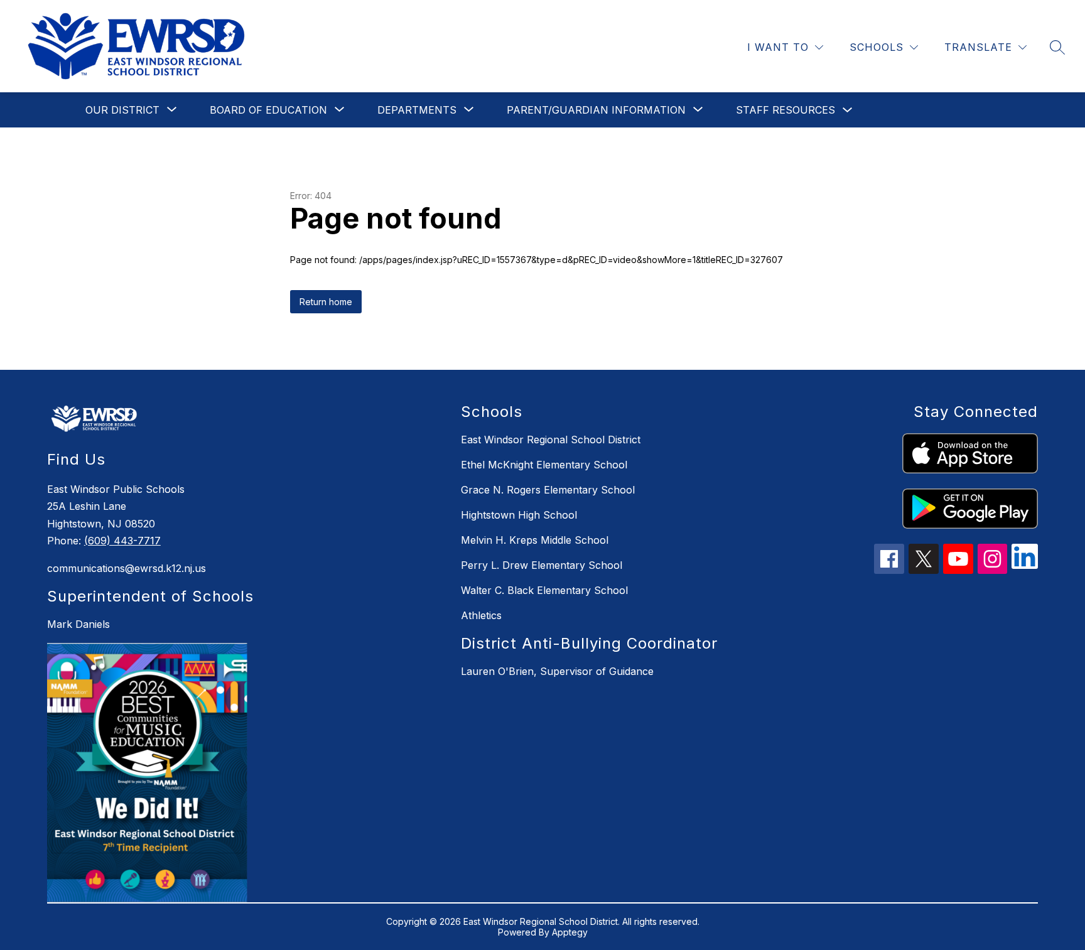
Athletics (481, 615)
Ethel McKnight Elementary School (544, 464)
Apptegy (570, 932)
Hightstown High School (519, 515)
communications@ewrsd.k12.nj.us (126, 568)
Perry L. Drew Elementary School (541, 565)
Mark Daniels (78, 624)
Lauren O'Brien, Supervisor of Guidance (557, 671)
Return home (326, 301)
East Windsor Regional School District (550, 439)
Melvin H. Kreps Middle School (534, 540)
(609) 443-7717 (122, 540)
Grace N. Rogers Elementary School (548, 489)
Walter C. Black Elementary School (544, 590)
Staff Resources (785, 110)
